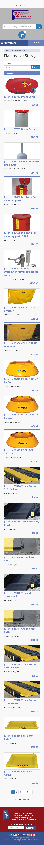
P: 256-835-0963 (17, 815)
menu (38, 43)
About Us (19, 6)
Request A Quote (19, 813)
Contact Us (27, 6)
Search (36, 67)
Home (8, 50)
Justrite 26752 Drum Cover (19, 96)
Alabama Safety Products (26, 837)
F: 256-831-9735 (29, 815)
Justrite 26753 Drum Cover (19, 129)
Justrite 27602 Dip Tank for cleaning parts (20, 198)
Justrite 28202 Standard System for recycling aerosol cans (21, 272)
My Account (30, 813)
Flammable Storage (19, 50)
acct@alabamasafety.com (23, 817)
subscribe (30, 828)
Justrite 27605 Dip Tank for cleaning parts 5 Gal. (20, 234)
